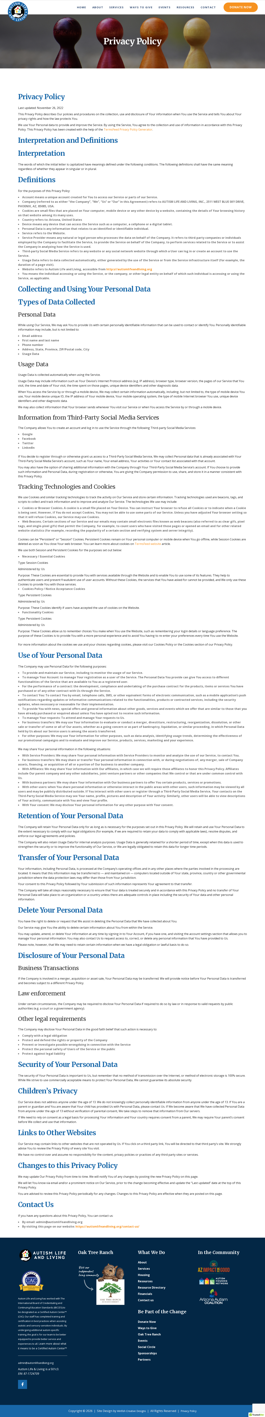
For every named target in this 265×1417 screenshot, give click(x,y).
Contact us (146, 1300)
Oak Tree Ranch (149, 1334)
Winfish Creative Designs (131, 1411)
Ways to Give (147, 1328)
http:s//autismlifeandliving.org (129, 269)
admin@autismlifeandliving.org (36, 1363)
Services (144, 1269)
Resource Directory (151, 1288)
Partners (144, 1360)
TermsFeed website (148, 544)
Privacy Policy (188, 1411)
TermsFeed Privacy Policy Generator (128, 129)
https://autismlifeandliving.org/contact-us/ (107, 1226)
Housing (144, 1275)
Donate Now (241, 7)
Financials (145, 1294)
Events (142, 1341)
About (142, 1262)
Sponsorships (147, 1353)
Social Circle (146, 1347)
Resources (145, 1281)
